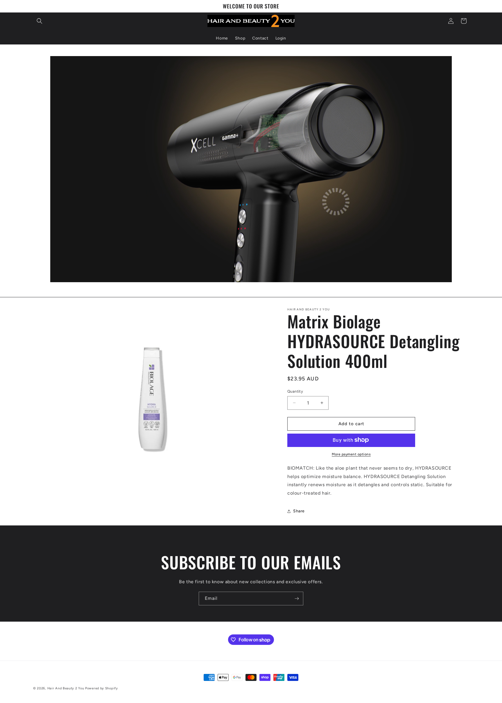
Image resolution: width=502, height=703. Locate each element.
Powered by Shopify (101, 688)
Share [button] (299, 511)
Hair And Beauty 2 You (65, 688)
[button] (39, 21)
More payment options (351, 454)
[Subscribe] (296, 598)
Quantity (295, 391)
